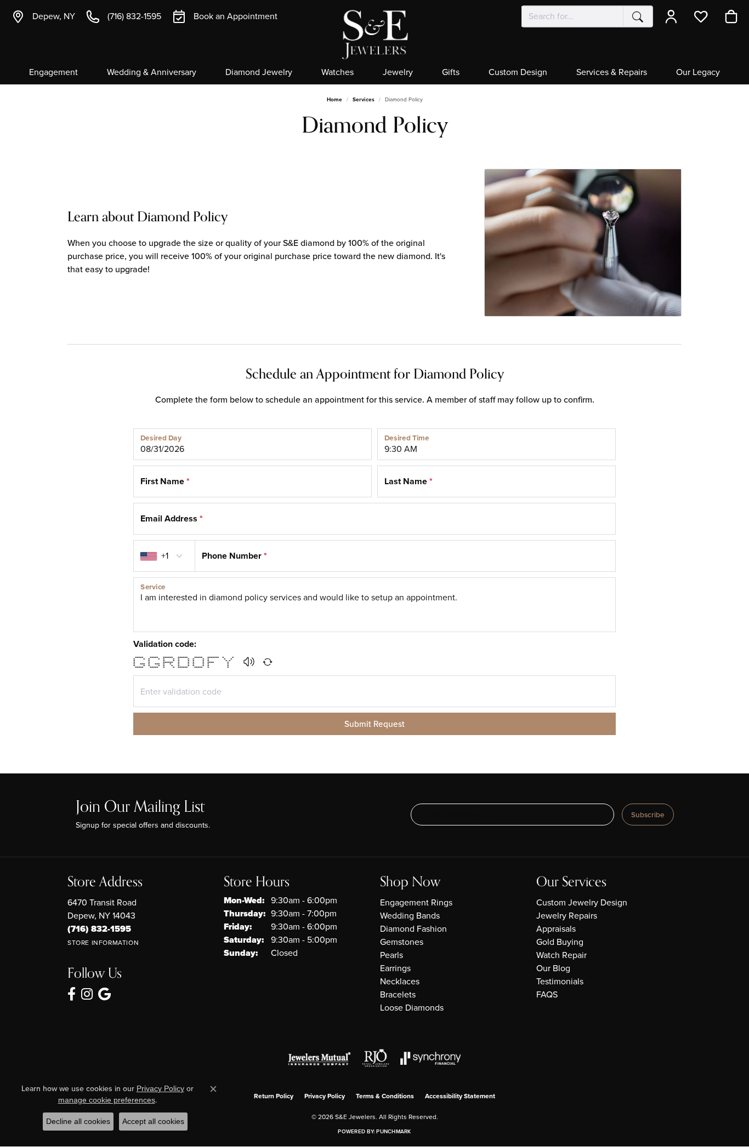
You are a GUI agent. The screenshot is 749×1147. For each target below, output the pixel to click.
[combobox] (572, 16)
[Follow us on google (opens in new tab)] (104, 994)
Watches (337, 72)
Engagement (53, 72)
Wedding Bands (410, 915)
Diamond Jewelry (258, 72)
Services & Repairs (611, 72)
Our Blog (553, 968)
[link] (43, 16)
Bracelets (398, 994)
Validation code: (164, 644)
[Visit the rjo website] (375, 1058)
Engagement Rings (416, 902)
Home (334, 99)
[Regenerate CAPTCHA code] (267, 661)
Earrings (395, 968)
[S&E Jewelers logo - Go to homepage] (374, 33)
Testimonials (559, 981)
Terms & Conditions (385, 1096)
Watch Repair (561, 955)
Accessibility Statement (460, 1096)
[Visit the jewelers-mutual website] (319, 1058)
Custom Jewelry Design (581, 902)
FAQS (547, 994)
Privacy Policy (324, 1096)
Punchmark (393, 1131)
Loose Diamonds (412, 1007)
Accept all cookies (153, 1121)
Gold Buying (559, 942)
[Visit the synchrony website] (430, 1058)
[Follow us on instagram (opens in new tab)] (87, 994)
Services (363, 99)
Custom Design (518, 72)
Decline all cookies (78, 1121)
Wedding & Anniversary (151, 72)
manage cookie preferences (106, 1100)
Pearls (391, 955)
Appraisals (556, 928)
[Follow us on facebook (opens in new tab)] (71, 994)
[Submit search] (637, 16)
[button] (673, 16)
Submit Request (374, 724)
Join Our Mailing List (140, 807)
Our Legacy (698, 72)
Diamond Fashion (413, 928)
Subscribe (648, 814)
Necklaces (399, 981)
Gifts (450, 72)
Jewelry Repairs (566, 915)
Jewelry (398, 72)
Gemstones (401, 942)
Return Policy (273, 1096)
